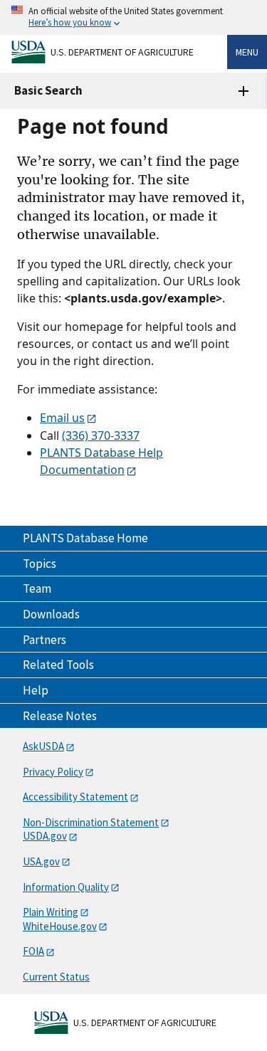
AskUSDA (43, 746)
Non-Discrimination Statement (91, 822)
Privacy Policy (53, 771)
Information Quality (66, 887)
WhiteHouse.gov (60, 926)
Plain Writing (50, 912)
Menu (247, 52)
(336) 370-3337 (101, 435)
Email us (62, 418)
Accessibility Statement (75, 796)
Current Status (56, 976)
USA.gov (41, 861)
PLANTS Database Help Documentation (101, 461)
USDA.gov (45, 836)
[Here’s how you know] (133, 17)
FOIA (33, 951)
